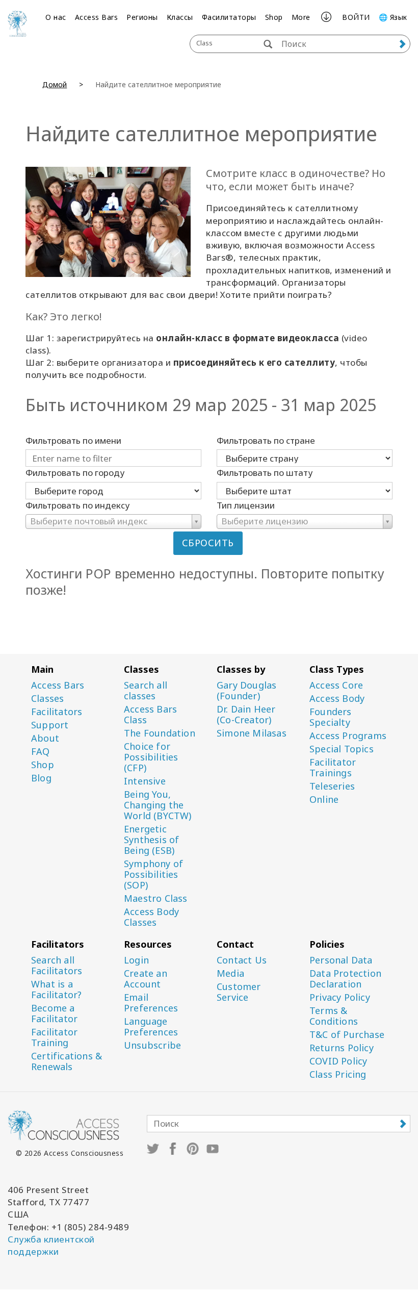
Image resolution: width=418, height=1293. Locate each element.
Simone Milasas (251, 733)
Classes (47, 698)
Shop (274, 17)
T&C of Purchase (346, 1034)
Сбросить (208, 543)
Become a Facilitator (54, 1013)
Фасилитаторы (229, 17)
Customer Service (239, 992)
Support (49, 725)
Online (323, 799)
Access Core (336, 685)
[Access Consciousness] (17, 23)
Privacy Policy (339, 997)
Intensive (145, 781)
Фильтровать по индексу (77, 505)
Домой (54, 84)
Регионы (142, 17)
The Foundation (159, 733)
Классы (180, 17)
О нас (55, 17)
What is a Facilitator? (56, 989)
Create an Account (145, 979)
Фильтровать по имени (73, 440)
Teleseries (332, 786)
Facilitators (56, 711)
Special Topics (341, 749)
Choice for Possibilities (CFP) (151, 757)
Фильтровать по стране (266, 440)
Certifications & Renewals (66, 1061)
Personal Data (341, 960)
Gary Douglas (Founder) (246, 690)
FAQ (40, 751)
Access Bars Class (150, 714)
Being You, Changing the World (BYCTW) (158, 805)
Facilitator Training (54, 1037)
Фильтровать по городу (74, 472)
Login (136, 960)
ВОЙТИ (356, 17)
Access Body (336, 698)
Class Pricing (338, 1074)
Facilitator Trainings (332, 767)
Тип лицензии (246, 505)
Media (230, 973)
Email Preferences (151, 1002)
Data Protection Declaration (345, 979)
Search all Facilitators (56, 965)
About (45, 738)
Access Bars (96, 17)
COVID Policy (338, 1061)
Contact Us (242, 960)
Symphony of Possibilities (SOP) (153, 874)
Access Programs (347, 735)
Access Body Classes (151, 917)
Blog (41, 778)
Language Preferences (151, 1026)
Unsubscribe (152, 1045)
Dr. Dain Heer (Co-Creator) (246, 714)
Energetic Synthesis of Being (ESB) (151, 840)
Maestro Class (156, 898)
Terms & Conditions (333, 1016)
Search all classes (145, 690)
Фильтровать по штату (264, 472)
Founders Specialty (330, 717)
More (301, 17)
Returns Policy (341, 1048)
